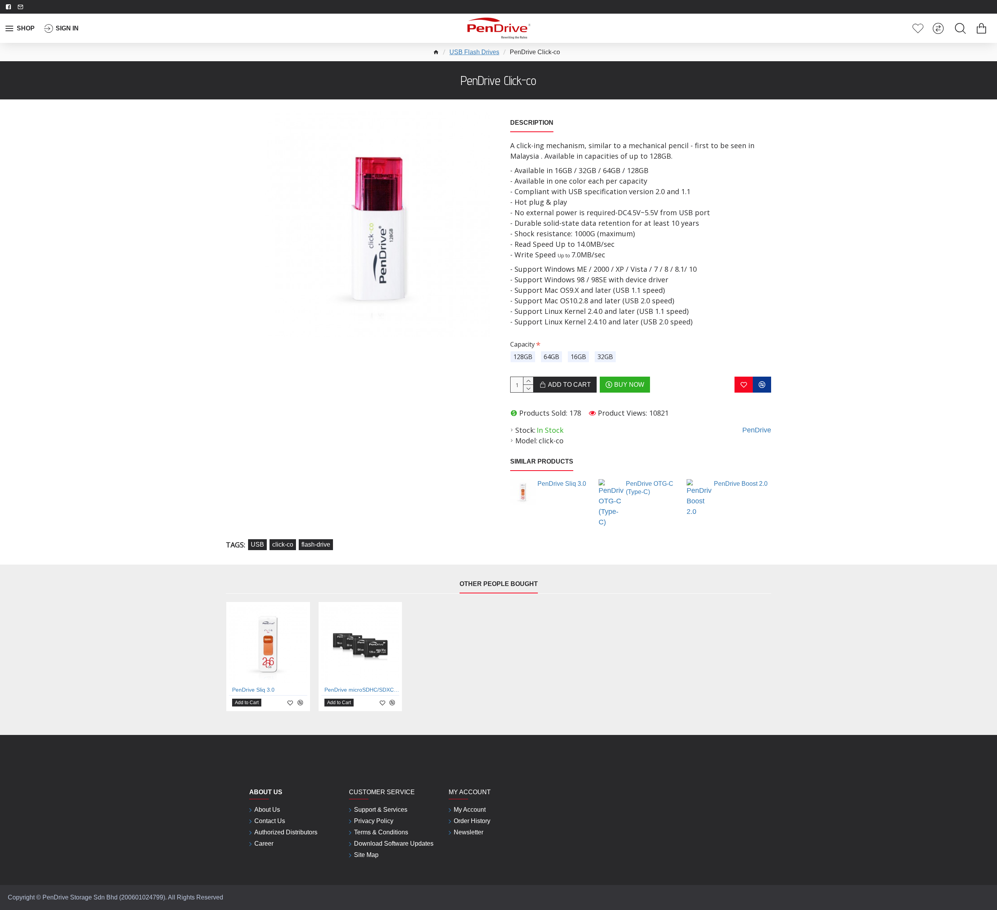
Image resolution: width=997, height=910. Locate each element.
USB (257, 544)
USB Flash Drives (474, 52)
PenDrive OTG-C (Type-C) (649, 487)
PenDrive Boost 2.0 (741, 483)
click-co (282, 544)
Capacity (522, 344)
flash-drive (315, 544)
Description (531, 122)
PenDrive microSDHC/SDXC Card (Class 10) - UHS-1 (362, 690)
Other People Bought (499, 584)
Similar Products (541, 461)
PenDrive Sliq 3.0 (561, 483)
